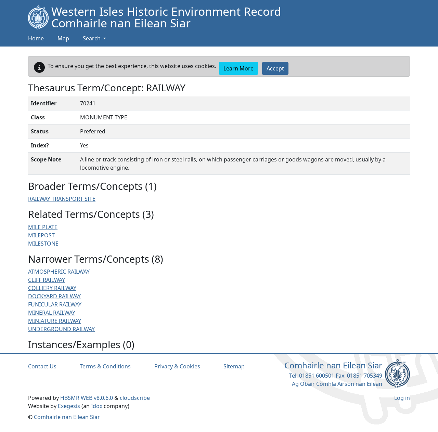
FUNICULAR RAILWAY (54, 304)
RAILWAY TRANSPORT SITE (61, 198)
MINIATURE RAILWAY (54, 321)
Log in (402, 398)
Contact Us (42, 366)
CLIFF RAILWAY (46, 280)
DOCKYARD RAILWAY (54, 296)
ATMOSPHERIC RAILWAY (59, 271)
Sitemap (234, 366)
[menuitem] (63, 39)
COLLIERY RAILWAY (52, 288)
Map (63, 38)
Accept (275, 68)
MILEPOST (41, 235)
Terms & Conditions (105, 366)
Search (92, 38)
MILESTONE (43, 243)
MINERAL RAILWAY (51, 312)
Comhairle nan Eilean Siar (67, 417)
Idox (96, 406)
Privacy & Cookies (177, 366)
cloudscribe (135, 398)
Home (36, 38)
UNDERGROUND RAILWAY (61, 329)
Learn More (238, 68)
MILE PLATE (42, 227)
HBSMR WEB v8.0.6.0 (87, 398)
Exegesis (69, 406)
